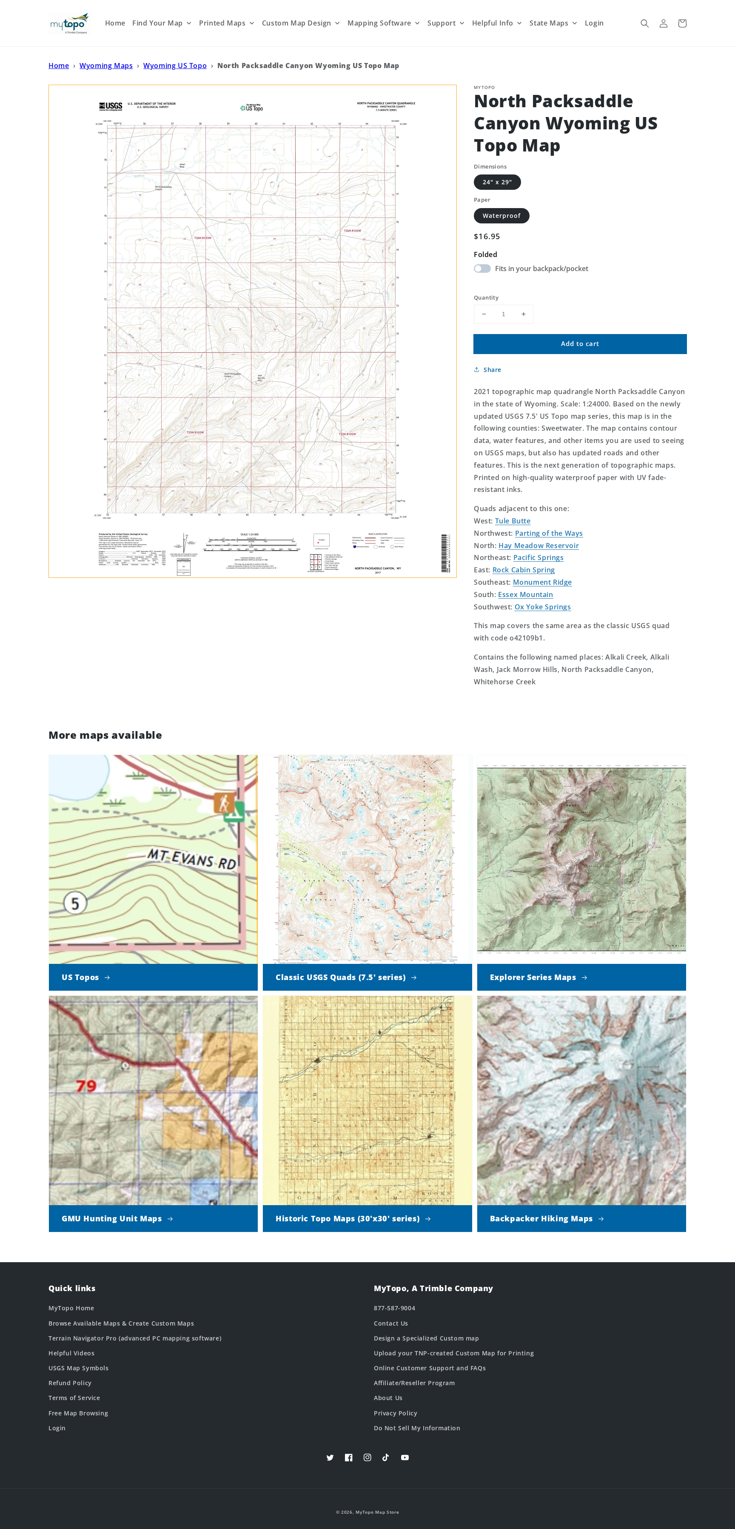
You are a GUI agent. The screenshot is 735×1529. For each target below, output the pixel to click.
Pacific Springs (538, 557)
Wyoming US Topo (175, 65)
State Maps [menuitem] (549, 23)
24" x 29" (497, 182)
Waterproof (502, 215)
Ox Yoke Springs (543, 607)
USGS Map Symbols (78, 1368)
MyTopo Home (71, 1308)
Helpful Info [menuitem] (492, 23)
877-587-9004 (394, 1308)
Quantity (486, 297)
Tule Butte (513, 521)
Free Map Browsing (78, 1413)
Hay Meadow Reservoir (539, 545)
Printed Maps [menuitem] (222, 23)
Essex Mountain (525, 594)
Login (57, 1428)
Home (58, 65)
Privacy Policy (395, 1413)
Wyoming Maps (106, 65)
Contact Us (391, 1323)
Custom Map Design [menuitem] (296, 23)
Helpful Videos (71, 1353)
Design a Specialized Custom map (426, 1338)
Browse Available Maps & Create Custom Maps (121, 1323)
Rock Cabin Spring (524, 569)
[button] (644, 23)
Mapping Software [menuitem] (379, 23)
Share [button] (492, 370)
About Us (388, 1398)
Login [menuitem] (594, 23)
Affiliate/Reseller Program (414, 1383)
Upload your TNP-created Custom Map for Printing (454, 1353)
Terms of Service (74, 1398)
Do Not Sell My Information (417, 1428)
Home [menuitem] (115, 23)
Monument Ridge (542, 582)
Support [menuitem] (441, 23)
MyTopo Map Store (377, 1512)
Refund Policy (70, 1383)
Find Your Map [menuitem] (157, 23)
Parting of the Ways (549, 533)
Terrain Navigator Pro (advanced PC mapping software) (134, 1338)
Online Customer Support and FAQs (430, 1368)
